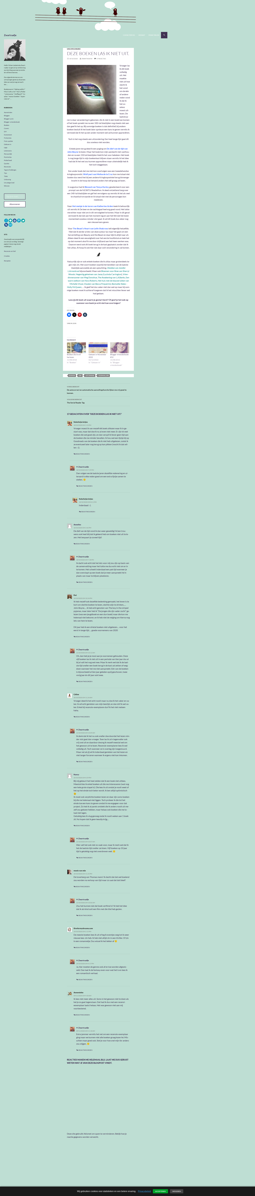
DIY (5, 132)
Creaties (7, 256)
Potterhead (8, 160)
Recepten (7, 261)
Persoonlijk (8, 154)
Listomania (8, 151)
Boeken (6, 125)
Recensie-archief (10, 251)
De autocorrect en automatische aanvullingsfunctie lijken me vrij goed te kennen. (96, 390)
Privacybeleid (153, 35)
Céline (76, 694)
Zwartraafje (10, 35)
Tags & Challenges (10, 170)
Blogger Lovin (9, 119)
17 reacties (101, 59)
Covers (6, 128)
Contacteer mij (129, 35)
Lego (5, 148)
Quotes (6, 163)
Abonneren (15, 204)
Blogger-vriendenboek (12, 122)
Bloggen (7, 116)
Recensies (7, 167)
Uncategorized (73, 49)
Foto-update (8, 141)
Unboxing (7, 179)
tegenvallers (103, 375)
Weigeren (176, 1191)
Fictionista (7, 138)
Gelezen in (7, 144)
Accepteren (160, 1191)
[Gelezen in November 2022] (98, 347)
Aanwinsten (8, 112)
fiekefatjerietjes (81, 422)
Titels (6, 176)
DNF (80, 375)
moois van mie (80, 870)
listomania (89, 375)
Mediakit (141, 35)
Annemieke (78, 992)
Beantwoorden (83, 454)
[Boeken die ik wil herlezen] (76, 347)
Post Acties (8, 157)
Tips (5, 173)
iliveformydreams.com (83, 928)
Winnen (7, 186)
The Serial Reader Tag (75, 401)
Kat (75, 595)
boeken (72, 375)
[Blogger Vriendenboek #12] (119, 347)
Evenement (8, 135)
